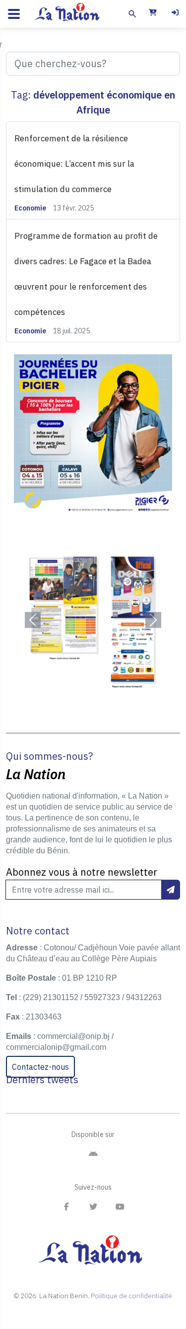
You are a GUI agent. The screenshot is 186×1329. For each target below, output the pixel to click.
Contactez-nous (40, 1067)
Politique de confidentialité (131, 1295)
